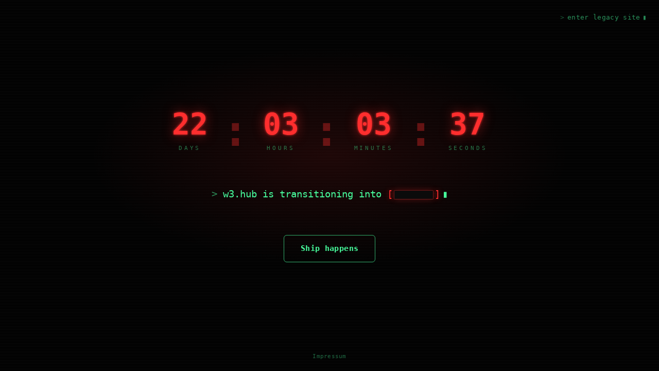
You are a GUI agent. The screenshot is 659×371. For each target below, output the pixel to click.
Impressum (329, 356)
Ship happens (330, 248)
